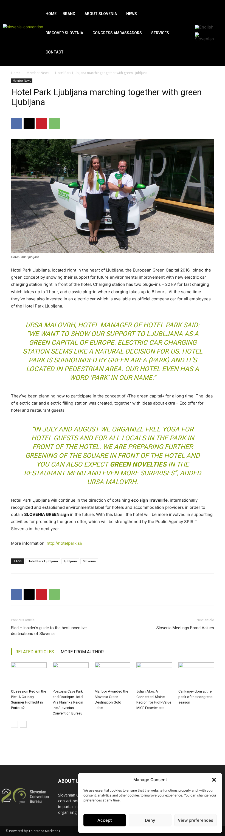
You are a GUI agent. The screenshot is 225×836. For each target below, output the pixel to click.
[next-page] (23, 724)
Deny (150, 820)
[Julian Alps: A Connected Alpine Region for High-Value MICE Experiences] (154, 674)
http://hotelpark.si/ (64, 543)
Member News (38, 72)
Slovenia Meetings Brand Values (185, 627)
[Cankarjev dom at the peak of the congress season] (196, 674)
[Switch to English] (204, 27)
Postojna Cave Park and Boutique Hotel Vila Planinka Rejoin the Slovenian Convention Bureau (68, 702)
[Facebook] (16, 123)
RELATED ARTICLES (34, 651)
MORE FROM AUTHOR (82, 651)
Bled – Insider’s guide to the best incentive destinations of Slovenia (49, 630)
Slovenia (89, 561)
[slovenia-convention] (23, 33)
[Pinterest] (41, 123)
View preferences (195, 820)
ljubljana (70, 561)
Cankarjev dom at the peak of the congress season (195, 696)
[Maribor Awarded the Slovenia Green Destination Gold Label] (112, 674)
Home (16, 72)
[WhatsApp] (54, 123)
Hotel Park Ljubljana (43, 561)
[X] (29, 123)
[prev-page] (14, 724)
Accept (104, 820)
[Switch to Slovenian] (206, 37)
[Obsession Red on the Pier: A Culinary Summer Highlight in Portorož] (29, 674)
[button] (214, 780)
